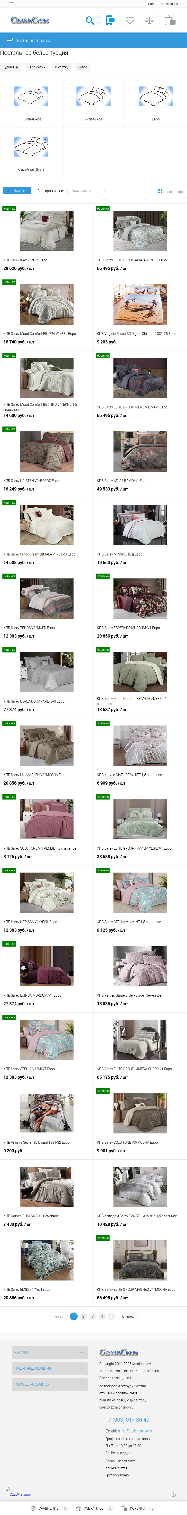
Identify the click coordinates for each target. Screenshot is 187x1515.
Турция (10, 67)
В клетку (61, 67)
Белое (82, 67)
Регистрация (169, 4)
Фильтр (20, 191)
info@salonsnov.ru (136, 1430)
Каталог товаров (34, 40)
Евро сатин (37, 67)
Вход (150, 4)
